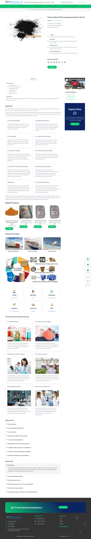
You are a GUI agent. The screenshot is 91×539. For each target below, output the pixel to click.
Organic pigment (22, 6)
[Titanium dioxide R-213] (25, 211)
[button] (48, 62)
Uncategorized (71, 99)
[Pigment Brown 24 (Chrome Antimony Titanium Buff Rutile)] (11, 211)
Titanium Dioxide (52, 6)
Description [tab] (33, 78)
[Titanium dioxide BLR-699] (54, 211)
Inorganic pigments (38, 6)
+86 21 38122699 (83, 2)
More (84, 6)
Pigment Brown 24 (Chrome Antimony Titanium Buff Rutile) (11, 222)
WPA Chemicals (64, 526)
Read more (9, 228)
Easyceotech (68, 536)
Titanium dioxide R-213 (26, 220)
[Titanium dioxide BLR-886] (40, 211)
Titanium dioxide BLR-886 (40, 220)
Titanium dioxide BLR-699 (54, 220)
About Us (74, 6)
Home (11, 6)
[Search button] (74, 2)
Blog (64, 6)
